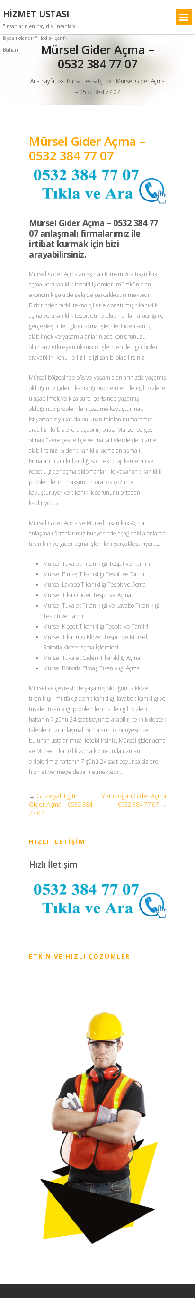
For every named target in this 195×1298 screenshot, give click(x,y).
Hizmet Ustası (36, 14)
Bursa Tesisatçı (85, 81)
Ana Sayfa (42, 81)
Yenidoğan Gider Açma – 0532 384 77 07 (134, 800)
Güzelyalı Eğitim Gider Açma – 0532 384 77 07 (60, 804)
